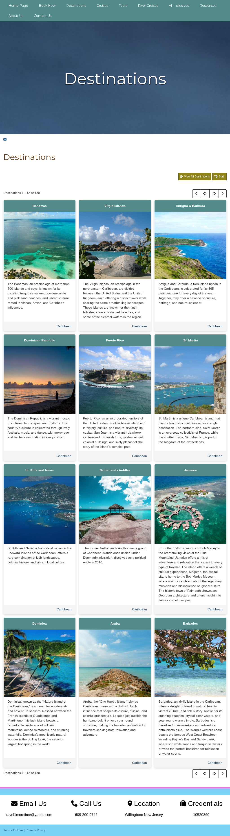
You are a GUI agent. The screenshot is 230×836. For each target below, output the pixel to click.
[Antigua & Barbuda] (190, 245)
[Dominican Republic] (39, 380)
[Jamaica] (190, 509)
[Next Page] (223, 193)
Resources (208, 6)
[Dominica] (39, 663)
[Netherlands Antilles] (115, 509)
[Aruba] (115, 663)
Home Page (18, 6)
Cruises (102, 6)
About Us (16, 16)
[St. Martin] (190, 380)
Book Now (47, 6)
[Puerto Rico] (115, 380)
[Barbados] (190, 663)
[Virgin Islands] (115, 245)
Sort (221, 176)
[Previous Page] (196, 193)
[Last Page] (214, 193)
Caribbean (64, 326)
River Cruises (148, 6)
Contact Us (42, 16)
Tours (123, 6)
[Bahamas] (39, 245)
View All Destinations (197, 176)
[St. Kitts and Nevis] (39, 509)
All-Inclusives (179, 6)
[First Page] (205, 193)
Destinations (76, 6)
